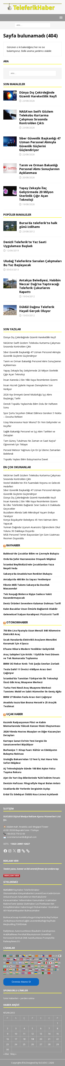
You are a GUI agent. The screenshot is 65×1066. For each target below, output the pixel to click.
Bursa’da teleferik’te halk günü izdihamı (38, 225)
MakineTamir (9, 903)
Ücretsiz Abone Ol (21, 981)
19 (32, 1039)
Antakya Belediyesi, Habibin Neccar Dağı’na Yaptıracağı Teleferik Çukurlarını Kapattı (40, 286)
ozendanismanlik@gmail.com (21, 836)
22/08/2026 (28, 154)
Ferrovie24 (8, 937)
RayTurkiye (52, 917)
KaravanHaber (10, 900)
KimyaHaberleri (26, 893)
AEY (5, 910)
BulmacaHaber (32, 910)
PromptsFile (48, 937)
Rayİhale (51, 920)
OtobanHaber (41, 907)
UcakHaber (50, 900)
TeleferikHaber (31, 889)
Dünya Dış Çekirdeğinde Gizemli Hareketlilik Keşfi (38, 94)
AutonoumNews (23, 930)
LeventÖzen (40, 893)
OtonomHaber (17, 622)
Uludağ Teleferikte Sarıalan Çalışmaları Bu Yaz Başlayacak (32, 263)
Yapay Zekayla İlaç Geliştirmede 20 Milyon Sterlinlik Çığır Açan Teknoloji (36, 194)
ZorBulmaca (9, 920)
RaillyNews (8, 930)
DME (25, 937)
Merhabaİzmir (39, 896)
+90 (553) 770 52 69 (15, 833)
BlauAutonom (33, 934)
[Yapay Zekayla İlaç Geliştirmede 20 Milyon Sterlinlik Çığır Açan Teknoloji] (10, 191)
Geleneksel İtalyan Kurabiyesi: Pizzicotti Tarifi (31, 614)
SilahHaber (29, 903)
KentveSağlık (22, 920)
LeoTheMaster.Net (45, 903)
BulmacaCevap (10, 917)
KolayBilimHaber (11, 907)
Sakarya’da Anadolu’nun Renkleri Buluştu (27, 573)
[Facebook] (5, 851)
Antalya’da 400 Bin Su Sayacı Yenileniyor (27, 579)
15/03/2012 (28, 315)
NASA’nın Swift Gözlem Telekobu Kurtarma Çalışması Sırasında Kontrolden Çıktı (36, 117)
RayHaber (13, 545)
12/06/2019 (12, 250)
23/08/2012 (28, 231)
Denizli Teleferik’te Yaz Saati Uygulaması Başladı (24, 244)
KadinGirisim (53, 893)
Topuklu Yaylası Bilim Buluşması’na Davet (25, 459)
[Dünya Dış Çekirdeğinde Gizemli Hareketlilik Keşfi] (10, 96)
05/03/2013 (12, 269)
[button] (60, 17)
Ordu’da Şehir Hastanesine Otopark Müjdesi (29, 559)
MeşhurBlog (9, 924)
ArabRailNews (10, 934)
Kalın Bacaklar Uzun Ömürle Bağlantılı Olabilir (30, 608)
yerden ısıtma (27, 998)
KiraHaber (53, 907)
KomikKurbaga (26, 917)
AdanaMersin (25, 896)
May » (13, 1053)
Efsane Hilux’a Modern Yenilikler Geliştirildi (28, 648)
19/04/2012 (28, 296)
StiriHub (18, 937)
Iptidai (20, 903)
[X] (14, 851)
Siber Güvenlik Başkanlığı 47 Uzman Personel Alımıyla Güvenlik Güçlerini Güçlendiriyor (39, 144)
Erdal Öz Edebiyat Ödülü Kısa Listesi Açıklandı (30, 794)
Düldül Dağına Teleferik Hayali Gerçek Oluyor (36, 309)
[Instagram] (10, 851)
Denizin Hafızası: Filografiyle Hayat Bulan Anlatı (31, 783)
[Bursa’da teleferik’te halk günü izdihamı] (10, 226)
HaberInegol (26, 907)
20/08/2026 (28, 177)
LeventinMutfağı (38, 920)
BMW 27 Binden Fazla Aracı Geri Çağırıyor (27, 697)
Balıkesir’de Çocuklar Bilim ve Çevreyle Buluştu (31, 553)
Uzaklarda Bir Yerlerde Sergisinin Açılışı (26, 788)
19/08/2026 (28, 204)
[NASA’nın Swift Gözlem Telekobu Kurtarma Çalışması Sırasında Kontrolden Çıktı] (10, 115)
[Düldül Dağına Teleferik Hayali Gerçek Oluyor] (10, 310)
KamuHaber (38, 900)
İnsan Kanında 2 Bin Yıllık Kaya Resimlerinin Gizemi (30, 379)
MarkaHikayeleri (16, 910)
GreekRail (46, 934)
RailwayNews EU (11, 941)
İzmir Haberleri (10, 998)
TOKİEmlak (21, 924)
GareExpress (48, 930)
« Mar (6, 1053)
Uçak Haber (14, 714)
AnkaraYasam (10, 896)
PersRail (22, 934)
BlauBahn (36, 930)
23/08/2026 (28, 100)
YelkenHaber (25, 900)
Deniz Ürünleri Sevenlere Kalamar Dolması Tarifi (32, 603)
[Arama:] (32, 24)
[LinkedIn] (19, 851)
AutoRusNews (35, 937)
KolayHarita (40, 917)
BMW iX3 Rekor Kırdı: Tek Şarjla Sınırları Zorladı (31, 663)
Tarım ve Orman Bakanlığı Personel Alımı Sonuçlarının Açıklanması (39, 169)
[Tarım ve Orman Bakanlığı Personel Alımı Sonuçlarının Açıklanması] (10, 168)
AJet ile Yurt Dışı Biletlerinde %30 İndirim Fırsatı (31, 777)
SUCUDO (8, 889)
